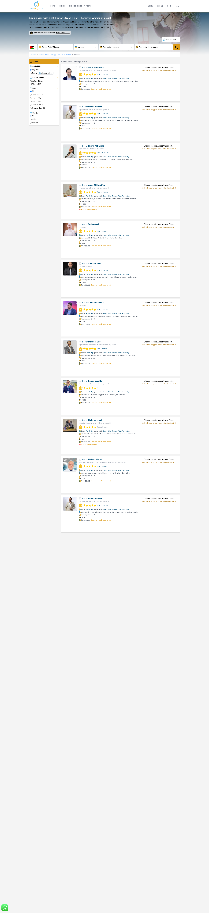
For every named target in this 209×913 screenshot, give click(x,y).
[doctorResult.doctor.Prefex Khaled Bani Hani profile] (70, 386)
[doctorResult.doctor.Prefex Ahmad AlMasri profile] (70, 269)
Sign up (160, 5)
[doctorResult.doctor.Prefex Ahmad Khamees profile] (70, 308)
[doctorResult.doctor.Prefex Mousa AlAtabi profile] (70, 112)
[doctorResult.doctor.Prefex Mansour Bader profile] (70, 347)
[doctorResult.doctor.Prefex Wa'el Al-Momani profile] (70, 73)
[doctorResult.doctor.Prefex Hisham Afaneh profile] (70, 464)
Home (52, 6)
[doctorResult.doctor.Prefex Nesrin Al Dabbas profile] (70, 151)
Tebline (62, 6)
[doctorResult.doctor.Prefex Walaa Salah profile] (70, 229)
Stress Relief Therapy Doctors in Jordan (55, 54)
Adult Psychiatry (123, 78)
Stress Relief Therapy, (110, 78)
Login (150, 5)
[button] (81, 6)
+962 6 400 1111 (63, 33)
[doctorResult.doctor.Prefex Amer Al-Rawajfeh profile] (70, 190)
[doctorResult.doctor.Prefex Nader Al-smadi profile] (70, 425)
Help (169, 5)
